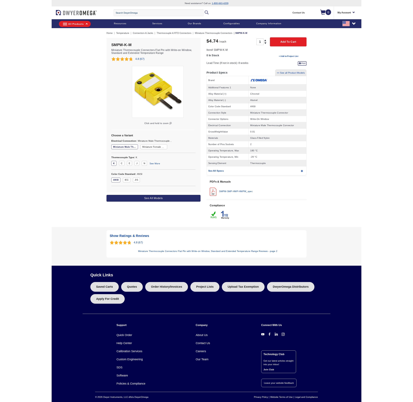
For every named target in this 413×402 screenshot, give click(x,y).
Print (303, 63)
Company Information (268, 23)
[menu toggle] (65, 23)
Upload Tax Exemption (243, 286)
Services (157, 23)
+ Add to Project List (288, 56)
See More (155, 163)
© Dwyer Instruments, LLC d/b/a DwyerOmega (121, 397)
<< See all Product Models (291, 72)
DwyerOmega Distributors (291, 286)
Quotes (132, 286)
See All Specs (216, 170)
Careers (201, 351)
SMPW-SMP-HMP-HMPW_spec (235, 191)
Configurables (231, 23)
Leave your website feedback (279, 383)
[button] (349, 23)
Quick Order (124, 335)
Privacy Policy (261, 397)
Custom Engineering (129, 359)
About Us (202, 335)
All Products (76, 24)
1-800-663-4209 (220, 3)
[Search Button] (207, 13)
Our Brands (194, 23)
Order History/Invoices (166, 286)
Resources (120, 23)
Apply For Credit (107, 298)
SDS (119, 367)
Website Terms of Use (281, 397)
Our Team (202, 359)
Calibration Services (129, 351)
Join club (268, 369)
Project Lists (205, 286)
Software (122, 375)
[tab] (256, 187)
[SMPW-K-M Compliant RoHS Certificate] (214, 214)
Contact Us (298, 12)
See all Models (153, 198)
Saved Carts (104, 286)
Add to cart (288, 41)
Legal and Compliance (306, 397)
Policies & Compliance (130, 383)
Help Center (124, 343)
